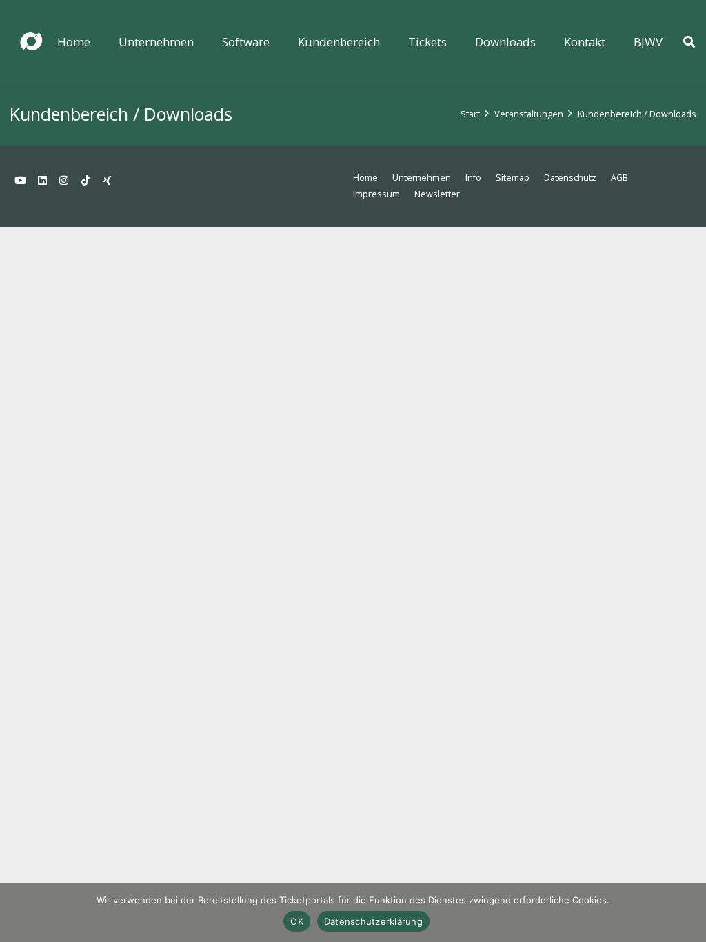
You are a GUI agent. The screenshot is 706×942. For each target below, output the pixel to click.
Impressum (376, 194)
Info (473, 177)
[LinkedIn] (43, 181)
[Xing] (108, 181)
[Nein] (689, 912)
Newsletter (437, 194)
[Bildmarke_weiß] (31, 42)
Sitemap (513, 177)
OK (296, 921)
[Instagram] (64, 181)
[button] (203, 41)
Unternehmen (421, 177)
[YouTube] (21, 181)
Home (365, 177)
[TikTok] (86, 181)
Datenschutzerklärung (373, 921)
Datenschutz (570, 177)
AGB (619, 177)
